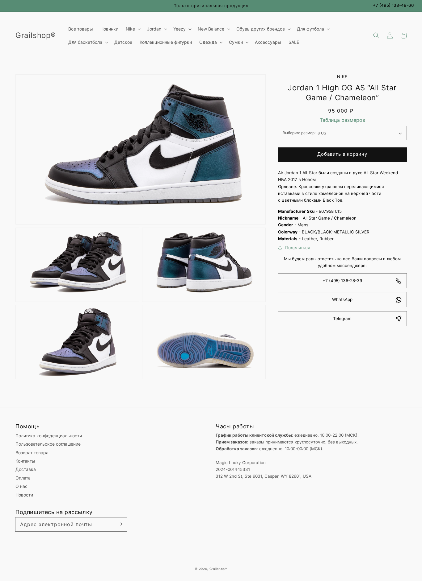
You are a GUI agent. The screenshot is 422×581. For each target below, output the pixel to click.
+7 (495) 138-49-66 (393, 5)
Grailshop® (218, 569)
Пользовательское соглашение (48, 444)
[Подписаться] (120, 524)
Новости (24, 494)
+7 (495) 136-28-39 (342, 280)
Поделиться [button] (297, 247)
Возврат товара (32, 452)
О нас (21, 486)
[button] (376, 35)
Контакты (25, 461)
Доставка (25, 469)
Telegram (342, 318)
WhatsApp (342, 299)
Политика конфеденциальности (48, 435)
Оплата (23, 477)
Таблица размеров (342, 120)
